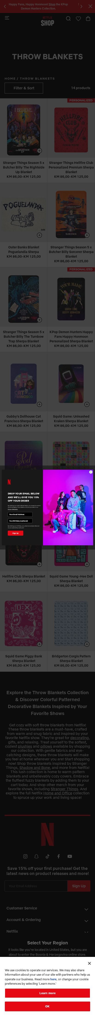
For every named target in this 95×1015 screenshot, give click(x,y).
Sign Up (15, 533)
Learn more (47, 993)
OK (47, 1006)
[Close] (89, 963)
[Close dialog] (90, 472)
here (53, 979)
